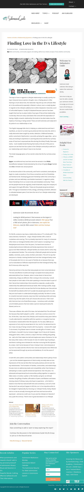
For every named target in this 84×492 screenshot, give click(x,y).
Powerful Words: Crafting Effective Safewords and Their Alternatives (9, 475)
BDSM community (14, 52)
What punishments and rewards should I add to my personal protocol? (8, 460)
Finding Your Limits (68, 154)
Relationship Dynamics (25, 37)
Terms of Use (58, 485)
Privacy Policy (51, 485)
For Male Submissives (29, 470)
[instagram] (60, 489)
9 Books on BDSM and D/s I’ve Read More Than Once (68, 159)
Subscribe (53, 479)
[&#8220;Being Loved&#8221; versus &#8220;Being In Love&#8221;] (50, 410)
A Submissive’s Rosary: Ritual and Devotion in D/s (8, 467)
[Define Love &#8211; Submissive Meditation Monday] (32, 408)
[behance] (79, 489)
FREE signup (45, 220)
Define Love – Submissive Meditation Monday (32, 414)
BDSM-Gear (77, 467)
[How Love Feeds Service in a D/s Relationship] (17, 410)
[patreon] (82, 489)
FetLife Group (15, 441)
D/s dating (35, 52)
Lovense (69, 472)
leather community (64, 52)
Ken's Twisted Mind (73, 469)
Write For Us (71, 485)
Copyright (65, 485)
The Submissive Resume (30, 468)
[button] (56, 4)
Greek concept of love (51, 52)
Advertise (77, 485)
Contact (82, 485)
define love (41, 52)
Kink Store (74, 475)
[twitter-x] (67, 489)
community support (25, 52)
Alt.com (68, 467)
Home (9, 37)
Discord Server (27, 441)
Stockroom (78, 464)
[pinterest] (75, 489)
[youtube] (71, 489)
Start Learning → (65, 116)
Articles (14, 37)
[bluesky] (64, 489)
